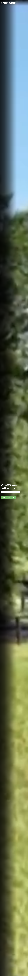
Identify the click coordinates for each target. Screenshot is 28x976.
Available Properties (9, 497)
